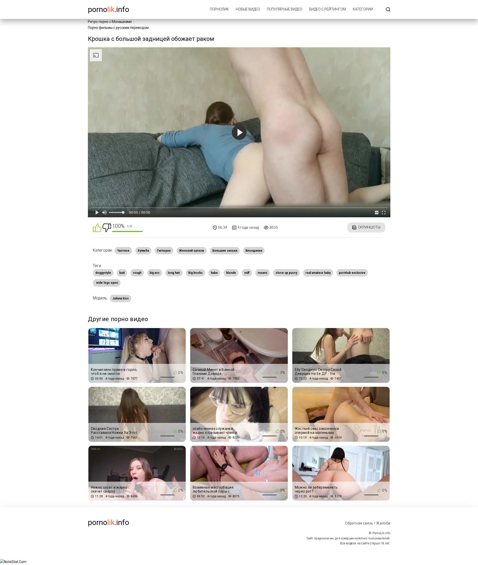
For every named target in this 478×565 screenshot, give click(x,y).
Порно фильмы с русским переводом (118, 28)
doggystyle (103, 273)
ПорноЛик (219, 9)
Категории (363, 9)
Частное (123, 250)
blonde (231, 273)
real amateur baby (318, 273)
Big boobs (195, 273)
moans (262, 273)
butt (122, 273)
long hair (174, 273)
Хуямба (143, 250)
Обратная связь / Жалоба (367, 523)
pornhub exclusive (352, 273)
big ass (155, 273)
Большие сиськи (224, 250)
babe (214, 273)
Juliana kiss (120, 298)
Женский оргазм (191, 250)
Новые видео (248, 9)
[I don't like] (107, 227)
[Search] (388, 9)
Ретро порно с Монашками (110, 22)
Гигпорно (164, 250)
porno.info (108, 9)
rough (137, 273)
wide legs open (106, 282)
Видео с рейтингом (327, 9)
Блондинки (253, 250)
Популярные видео (284, 9)
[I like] (97, 227)
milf (246, 273)
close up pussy (286, 273)
